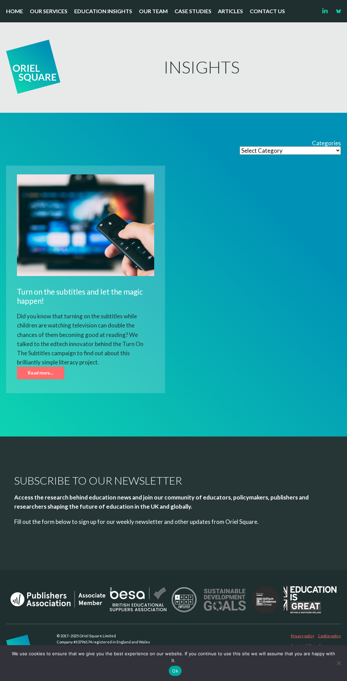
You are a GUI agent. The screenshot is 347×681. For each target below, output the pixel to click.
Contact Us (267, 11)
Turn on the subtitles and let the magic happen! (80, 296)
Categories (326, 143)
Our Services (48, 11)
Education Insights (103, 11)
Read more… (41, 373)
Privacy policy (302, 636)
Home (14, 11)
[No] (338, 663)
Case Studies (193, 11)
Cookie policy (329, 636)
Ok (175, 671)
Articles (230, 11)
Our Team (153, 11)
